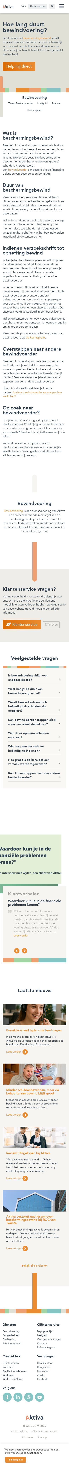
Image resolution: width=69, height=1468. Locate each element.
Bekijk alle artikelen (34, 1266)
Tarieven (52, 625)
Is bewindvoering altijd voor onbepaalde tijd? (28, 677)
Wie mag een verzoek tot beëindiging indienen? (26, 748)
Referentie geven (46, 1347)
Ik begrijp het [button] (15, 1459)
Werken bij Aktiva (12, 1379)
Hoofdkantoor (45, 1363)
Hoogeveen (43, 1367)
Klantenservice (38, 6)
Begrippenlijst (45, 1331)
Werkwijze (8, 1375)
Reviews (56, 103)
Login (23, 6)
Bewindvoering (13, 511)
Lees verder (21, 936)
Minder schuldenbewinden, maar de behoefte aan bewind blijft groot (32, 1092)
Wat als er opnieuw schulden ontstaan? (28, 735)
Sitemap (42, 1437)
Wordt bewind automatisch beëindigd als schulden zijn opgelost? (27, 706)
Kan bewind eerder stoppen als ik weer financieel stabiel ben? (32, 722)
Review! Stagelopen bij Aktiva (28, 1153)
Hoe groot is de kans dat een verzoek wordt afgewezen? (29, 762)
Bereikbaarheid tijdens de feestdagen (34, 1030)
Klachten (42, 1343)
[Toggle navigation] (61, 6)
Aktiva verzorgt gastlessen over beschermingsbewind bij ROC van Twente (31, 1219)
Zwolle (40, 1375)
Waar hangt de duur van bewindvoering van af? (25, 691)
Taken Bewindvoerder (20, 103)
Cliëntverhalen (11, 1363)
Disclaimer (28, 1437)
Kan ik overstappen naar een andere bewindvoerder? (34, 775)
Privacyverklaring (19, 1431)
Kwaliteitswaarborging (15, 1371)
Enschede (42, 1379)
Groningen (43, 1371)
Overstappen (34, 110)
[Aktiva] (8, 6)
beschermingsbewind (37, 38)
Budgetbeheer (11, 1335)
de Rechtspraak (35, 338)
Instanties (8, 1367)
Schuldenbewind (12, 1343)
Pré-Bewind (9, 1339)
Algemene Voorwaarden (45, 1431)
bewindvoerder (17, 170)
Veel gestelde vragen (49, 1339)
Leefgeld (42, 103)
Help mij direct (19, 66)
